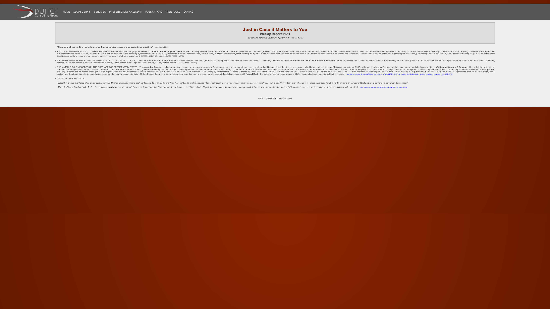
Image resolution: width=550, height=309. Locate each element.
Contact (189, 12)
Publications (153, 12)
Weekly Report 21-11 (275, 34)
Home (66, 12)
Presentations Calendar (125, 12)
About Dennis (82, 12)
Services (100, 12)
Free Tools (173, 12)
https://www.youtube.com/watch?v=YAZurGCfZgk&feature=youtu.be (383, 87)
